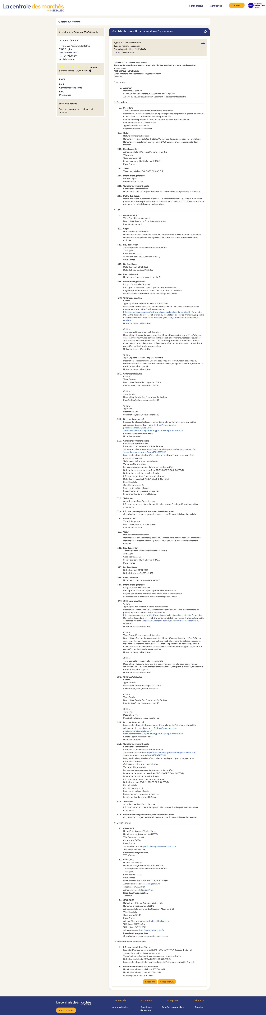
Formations (196, 5)
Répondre (150, 981)
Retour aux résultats (70, 21)
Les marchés (120, 1000)
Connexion (237, 5)
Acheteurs (199, 1000)
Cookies (199, 1007)
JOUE (117, 52)
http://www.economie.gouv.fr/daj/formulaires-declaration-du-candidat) (156, 312)
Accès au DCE (167, 981)
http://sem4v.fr (146, 889)
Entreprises (172, 1000)
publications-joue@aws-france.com (159, 846)
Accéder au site (67, 59)
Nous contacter (66, 1010)
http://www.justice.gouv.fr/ (151, 930)
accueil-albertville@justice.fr (156, 921)
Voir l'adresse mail (68, 52)
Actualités (216, 5)
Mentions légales (120, 1007)
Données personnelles (173, 1007)
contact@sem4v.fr (151, 883)
